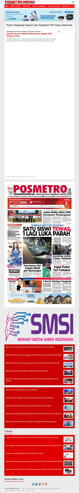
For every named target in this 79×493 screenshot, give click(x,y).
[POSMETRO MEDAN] (19, 2)
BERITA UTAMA (10, 177)
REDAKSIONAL (30, 490)
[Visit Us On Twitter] (33, 484)
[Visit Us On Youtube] (39, 484)
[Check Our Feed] (42, 484)
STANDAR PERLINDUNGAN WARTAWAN (48, 488)
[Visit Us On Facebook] (36, 484)
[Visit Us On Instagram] (45, 484)
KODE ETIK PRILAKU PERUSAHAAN (14, 490)
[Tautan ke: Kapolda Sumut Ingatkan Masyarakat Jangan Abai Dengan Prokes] (65, 103)
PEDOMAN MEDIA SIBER (28, 488)
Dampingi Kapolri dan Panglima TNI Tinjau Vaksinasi (23, 31)
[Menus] (73, 2)
